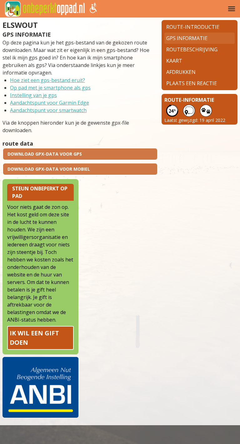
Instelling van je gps (33, 95)
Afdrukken (181, 72)
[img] (232, 9)
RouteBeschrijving (192, 49)
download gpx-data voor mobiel (49, 169)
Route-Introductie (192, 26)
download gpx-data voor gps (45, 154)
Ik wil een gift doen (34, 338)
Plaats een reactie (191, 83)
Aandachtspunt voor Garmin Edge (49, 102)
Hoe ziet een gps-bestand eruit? (47, 80)
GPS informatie (187, 38)
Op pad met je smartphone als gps (50, 87)
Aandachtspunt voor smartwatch (48, 110)
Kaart (174, 60)
